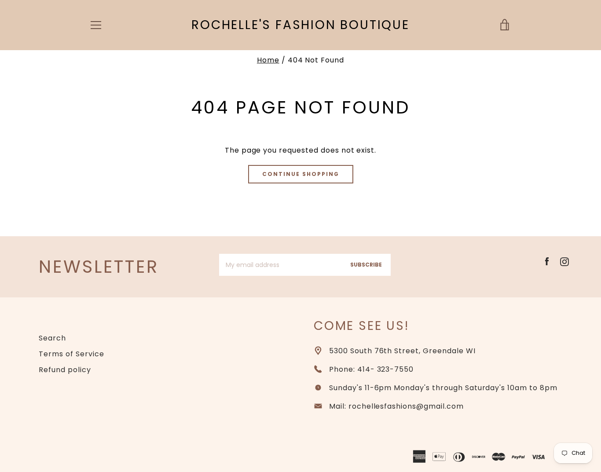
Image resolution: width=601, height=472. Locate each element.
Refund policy (65, 370)
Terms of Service (71, 354)
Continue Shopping (300, 174)
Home (268, 60)
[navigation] (96, 25)
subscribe (366, 264)
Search (52, 338)
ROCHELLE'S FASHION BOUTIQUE (300, 25)
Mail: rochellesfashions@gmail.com (396, 406)
